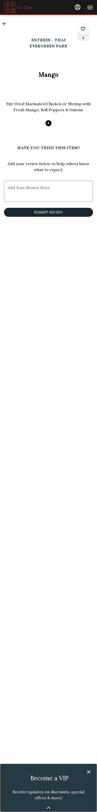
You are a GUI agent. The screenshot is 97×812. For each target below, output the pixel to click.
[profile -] (78, 7)
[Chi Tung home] (26, 7)
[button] (6, 23)
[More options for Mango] (83, 29)
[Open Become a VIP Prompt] (48, 808)
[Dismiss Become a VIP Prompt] (89, 772)
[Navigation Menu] (90, 7)
